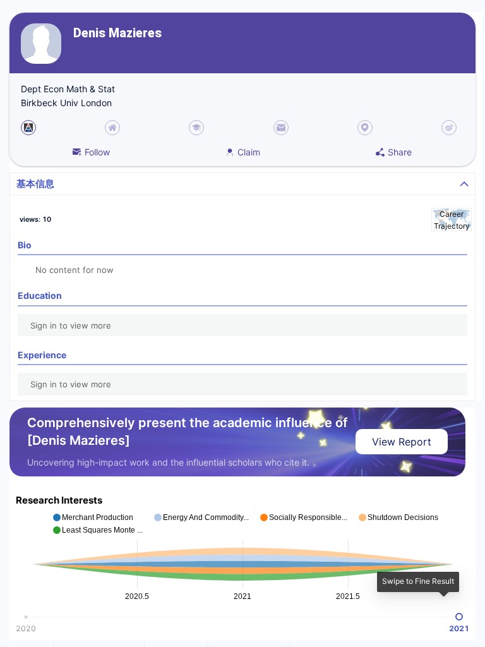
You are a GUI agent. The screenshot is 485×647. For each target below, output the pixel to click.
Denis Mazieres (117, 33)
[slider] (459, 616)
